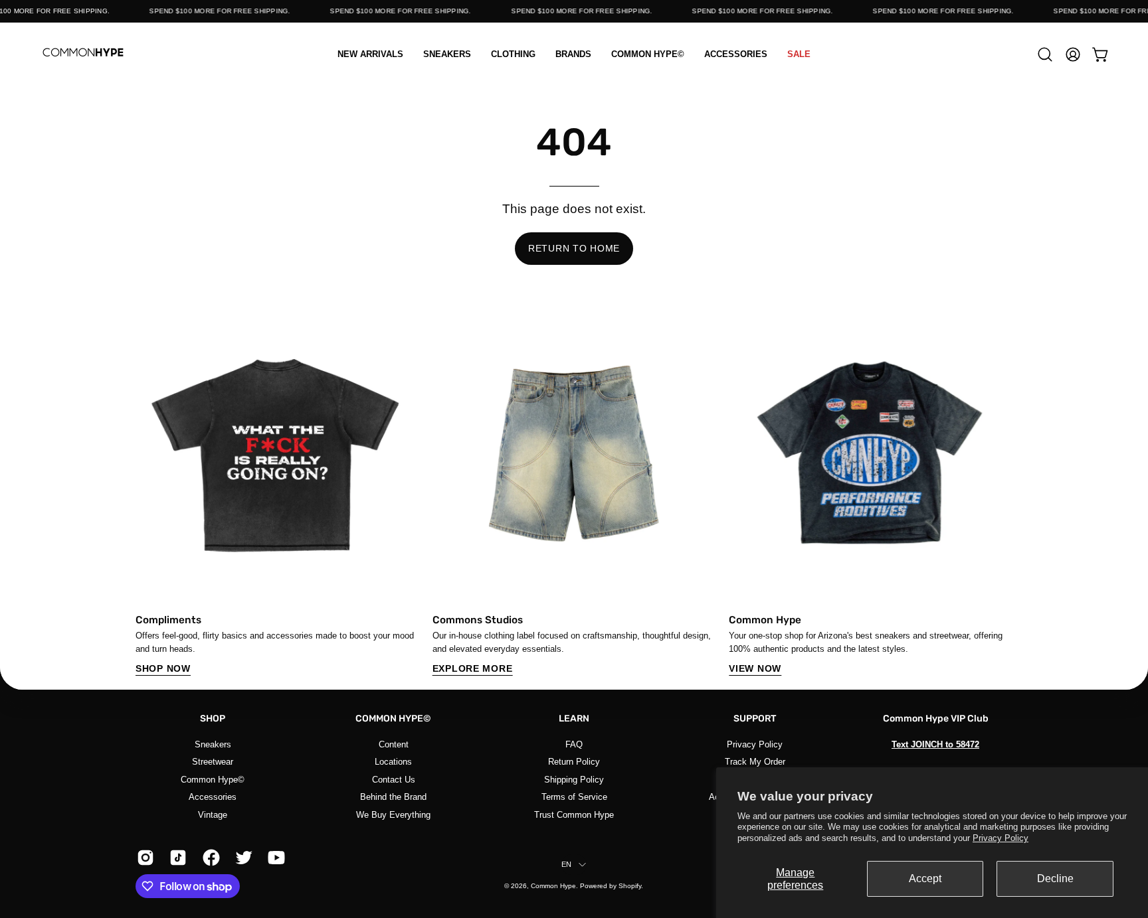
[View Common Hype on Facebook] (209, 858)
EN (566, 864)
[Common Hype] (83, 54)
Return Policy (574, 762)
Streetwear (212, 762)
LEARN (574, 718)
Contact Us (393, 779)
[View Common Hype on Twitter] (241, 858)
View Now (755, 668)
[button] (513, 54)
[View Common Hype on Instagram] (143, 858)
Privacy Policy (1000, 838)
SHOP (212, 718)
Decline (1055, 878)
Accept (925, 878)
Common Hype (553, 885)
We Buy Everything (393, 814)
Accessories (213, 797)
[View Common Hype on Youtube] (274, 858)
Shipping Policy (574, 779)
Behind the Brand (393, 797)
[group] (574, 494)
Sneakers (213, 744)
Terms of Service (574, 797)
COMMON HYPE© (393, 718)
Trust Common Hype (574, 814)
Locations (393, 762)
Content (394, 744)
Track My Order (755, 762)
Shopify (630, 885)
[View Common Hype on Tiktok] (175, 858)
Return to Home (574, 248)
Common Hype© (212, 779)
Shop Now (163, 668)
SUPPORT (755, 718)
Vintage (212, 814)
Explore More (472, 668)
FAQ (574, 744)
